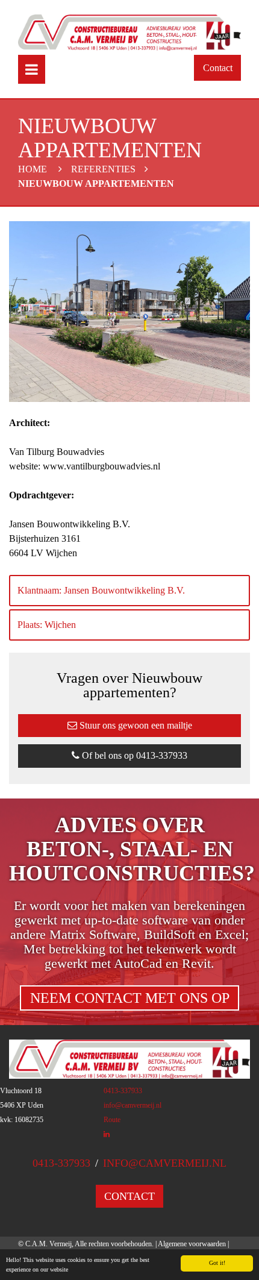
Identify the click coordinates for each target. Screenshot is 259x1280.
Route (112, 1119)
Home (32, 169)
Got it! (217, 1263)
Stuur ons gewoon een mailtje (134, 725)
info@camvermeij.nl (132, 1105)
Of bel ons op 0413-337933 (133, 755)
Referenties (103, 169)
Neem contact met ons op (129, 998)
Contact (217, 68)
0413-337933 (123, 1091)
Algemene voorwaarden (192, 1244)
